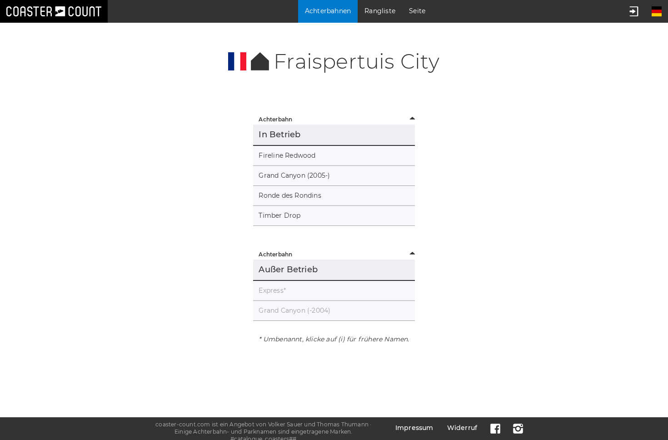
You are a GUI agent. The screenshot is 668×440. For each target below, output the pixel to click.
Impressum (414, 428)
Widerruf (462, 428)
